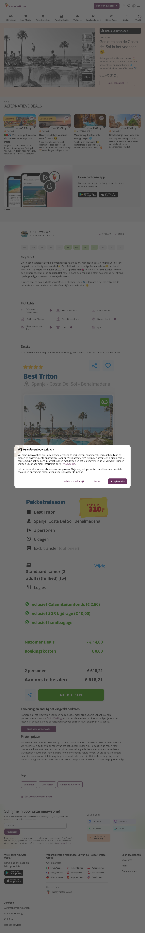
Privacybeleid (68, 464)
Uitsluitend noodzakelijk (73, 481)
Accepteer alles (118, 481)
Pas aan (97, 481)
